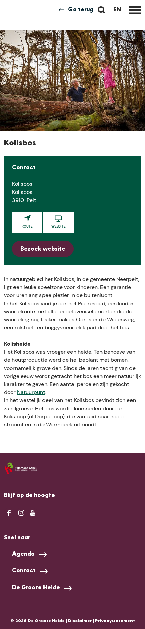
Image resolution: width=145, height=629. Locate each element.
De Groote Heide (36, 588)
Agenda (23, 554)
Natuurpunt (31, 392)
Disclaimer (80, 621)
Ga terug (80, 10)
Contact (24, 571)
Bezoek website (42, 249)
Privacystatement (115, 621)
